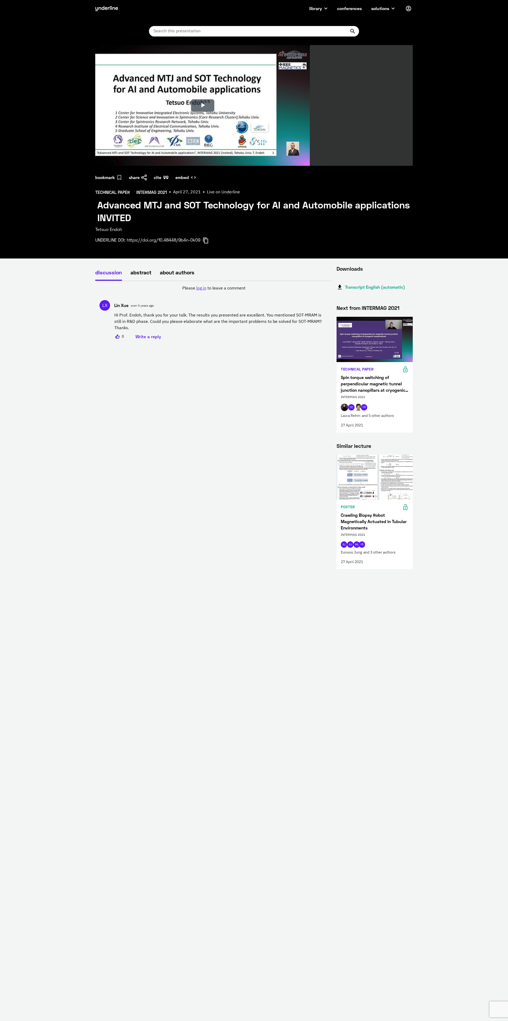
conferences (349, 8)
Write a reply (148, 336)
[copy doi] (208, 240)
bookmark (105, 177)
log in (201, 288)
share (134, 177)
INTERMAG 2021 (381, 308)
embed (182, 177)
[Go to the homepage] (106, 8)
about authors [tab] (177, 272)
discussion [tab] (108, 272)
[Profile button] (408, 8)
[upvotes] (117, 336)
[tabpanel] (213, 312)
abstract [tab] (140, 272)
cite (157, 177)
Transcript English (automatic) (375, 286)
